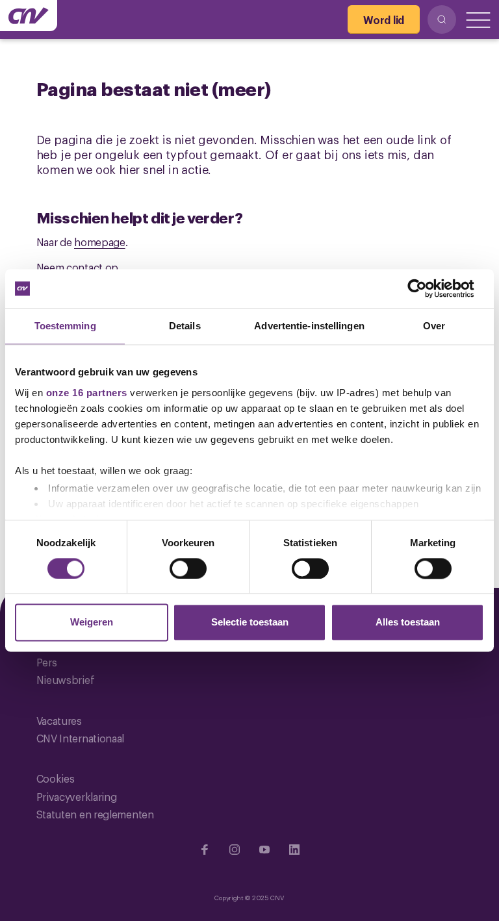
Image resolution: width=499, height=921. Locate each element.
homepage (99, 241)
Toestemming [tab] (65, 325)
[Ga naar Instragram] (234, 849)
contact (84, 267)
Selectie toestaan (249, 622)
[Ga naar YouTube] (264, 849)
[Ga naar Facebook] (204, 849)
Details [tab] (185, 325)
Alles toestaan (408, 622)
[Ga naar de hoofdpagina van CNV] (28, 15)
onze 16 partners (86, 392)
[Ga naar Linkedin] (294, 849)
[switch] (188, 568)
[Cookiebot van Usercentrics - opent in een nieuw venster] (427, 288)
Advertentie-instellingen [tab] (309, 325)
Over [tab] (434, 325)
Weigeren (91, 622)
